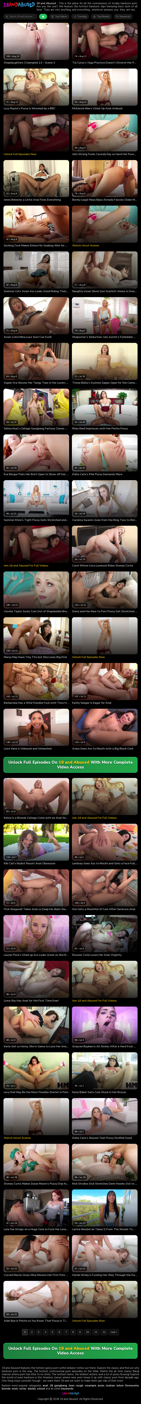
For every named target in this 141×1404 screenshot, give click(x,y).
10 (87, 1332)
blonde (6, 1388)
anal (45, 1385)
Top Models (103, 16)
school (41, 1388)
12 (104, 1332)
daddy (32, 1388)
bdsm (120, 1385)
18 (51, 1385)
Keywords (125, 16)
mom (15, 1388)
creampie (90, 1385)
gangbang (60, 1385)
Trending (82, 16)
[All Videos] (43, 16)
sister (22, 1388)
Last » (114, 1332)
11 (95, 1332)
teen (71, 1385)
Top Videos (61, 16)
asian (101, 1385)
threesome (132, 1385)
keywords (67, 1388)
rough (79, 1385)
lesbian (110, 1385)
